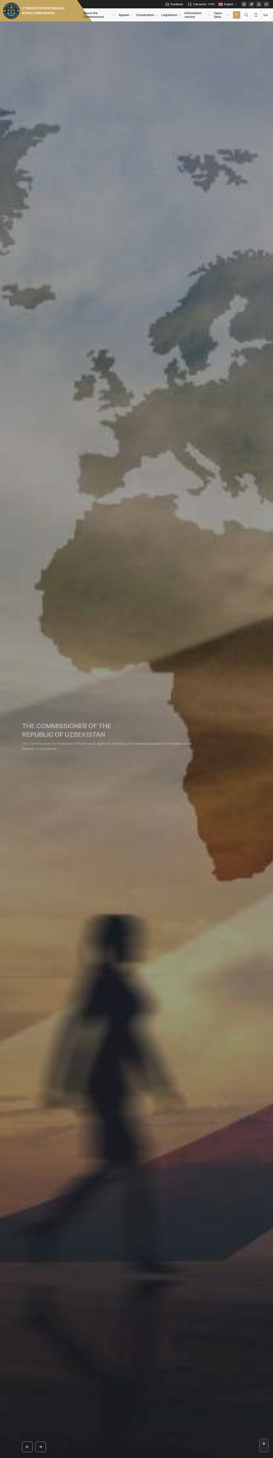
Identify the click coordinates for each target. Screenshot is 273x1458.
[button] (27, 1447)
